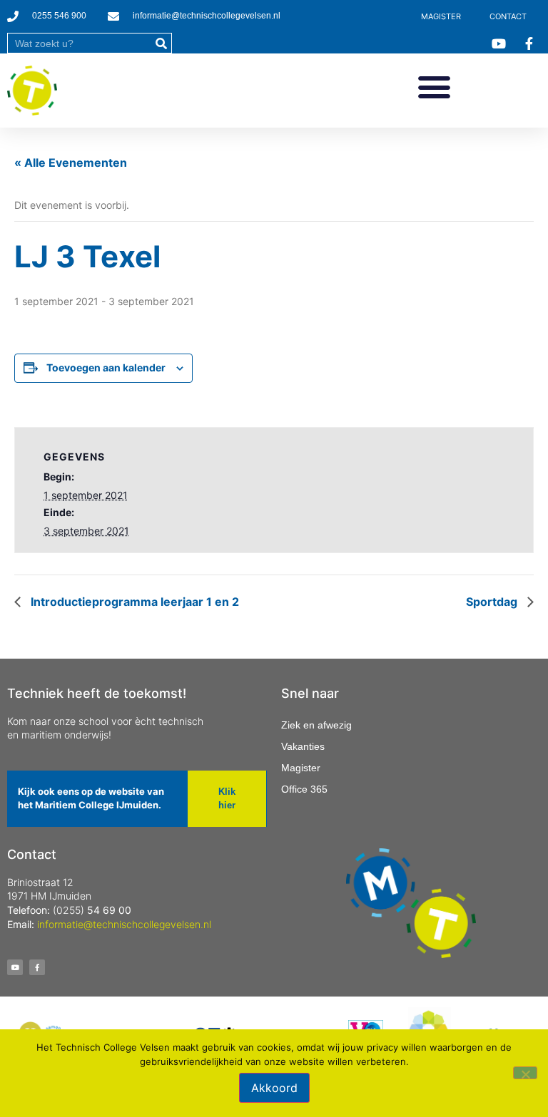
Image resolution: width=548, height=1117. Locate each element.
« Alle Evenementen (70, 162)
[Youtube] (15, 967)
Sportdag (493, 601)
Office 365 (304, 789)
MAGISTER (441, 16)
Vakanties (303, 746)
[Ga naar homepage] (32, 90)
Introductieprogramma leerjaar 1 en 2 (133, 601)
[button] (433, 87)
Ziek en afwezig (316, 725)
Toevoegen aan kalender (106, 367)
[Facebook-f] (37, 967)
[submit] (161, 43)
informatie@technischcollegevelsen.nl (124, 924)
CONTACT (508, 16)
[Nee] (525, 1072)
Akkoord (274, 1088)
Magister (300, 767)
